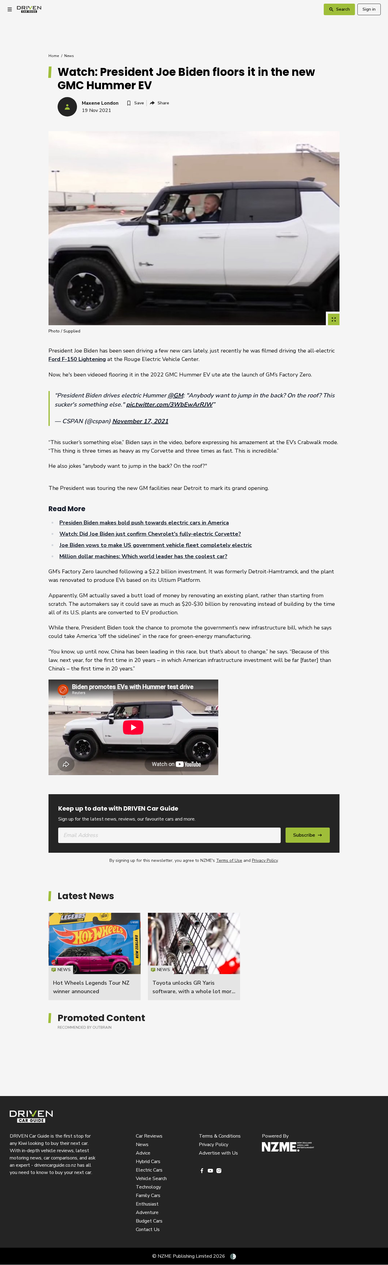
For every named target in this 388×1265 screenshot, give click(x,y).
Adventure (147, 1212)
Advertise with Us (218, 1153)
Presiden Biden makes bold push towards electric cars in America (144, 522)
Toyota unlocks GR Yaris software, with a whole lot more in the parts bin (193, 991)
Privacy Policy (265, 860)
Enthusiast (147, 1204)
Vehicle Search (151, 1178)
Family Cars (148, 1195)
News (69, 55)
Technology (148, 1187)
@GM (175, 395)
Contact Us (148, 1229)
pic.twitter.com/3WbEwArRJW (169, 404)
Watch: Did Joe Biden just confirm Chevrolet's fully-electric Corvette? (150, 534)
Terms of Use (229, 860)
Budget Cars (149, 1221)
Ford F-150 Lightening (77, 359)
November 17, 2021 (140, 421)
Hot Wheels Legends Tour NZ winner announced (94, 956)
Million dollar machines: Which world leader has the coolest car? (143, 556)
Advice (143, 1153)
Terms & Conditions (220, 1136)
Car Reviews (149, 1136)
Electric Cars (149, 1170)
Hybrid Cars (148, 1161)
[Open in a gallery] (334, 319)
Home (53, 55)
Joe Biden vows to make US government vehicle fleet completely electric (155, 545)
